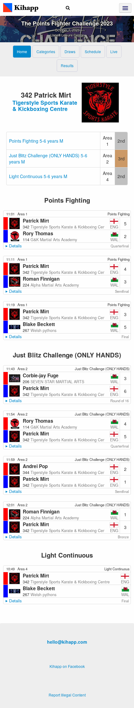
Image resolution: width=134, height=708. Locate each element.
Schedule (93, 51)
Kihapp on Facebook (67, 666)
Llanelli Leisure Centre (67, 34)
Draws (70, 51)
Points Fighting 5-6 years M (36, 141)
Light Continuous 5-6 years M (38, 176)
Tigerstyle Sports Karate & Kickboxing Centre (44, 106)
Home (22, 51)
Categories (45, 51)
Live (113, 51)
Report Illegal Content (67, 694)
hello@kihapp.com (67, 642)
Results (67, 65)
